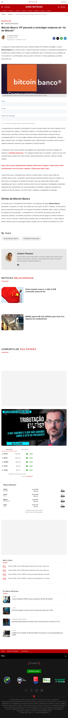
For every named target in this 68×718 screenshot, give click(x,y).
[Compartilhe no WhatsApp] (61, 38)
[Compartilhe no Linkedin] (65, 38)
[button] (6, 7)
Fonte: (27, 476)
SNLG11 (49, 10)
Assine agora (34, 671)
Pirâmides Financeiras (11, 23)
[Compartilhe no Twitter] (57, 38)
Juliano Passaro (25, 253)
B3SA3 (6, 458)
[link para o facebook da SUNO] (26, 690)
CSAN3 (6, 470)
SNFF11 (30, 10)
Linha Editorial (24, 651)
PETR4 (6, 454)
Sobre (2, 651)
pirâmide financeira (16, 153)
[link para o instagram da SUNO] (36, 690)
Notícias (3, 14)
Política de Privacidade (12, 651)
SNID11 (24, 10)
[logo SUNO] (32, 2)
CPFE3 (6, 466)
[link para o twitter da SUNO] (31, 690)
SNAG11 (11, 10)
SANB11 (6, 462)
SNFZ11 (5, 10)
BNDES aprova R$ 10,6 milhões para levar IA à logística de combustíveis (44, 318)
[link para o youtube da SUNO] (42, 690)
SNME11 (37, 10)
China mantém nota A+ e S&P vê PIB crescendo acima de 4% (40, 290)
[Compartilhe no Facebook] (54, 38)
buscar (63, 7)
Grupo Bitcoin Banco (11, 238)
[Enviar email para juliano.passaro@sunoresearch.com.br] (18, 265)
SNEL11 (18, 10)
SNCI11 (43, 10)
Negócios (10, 14)
